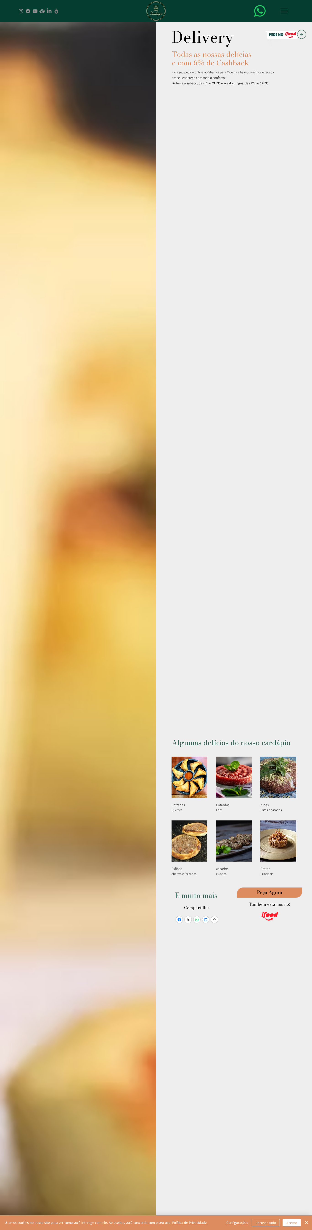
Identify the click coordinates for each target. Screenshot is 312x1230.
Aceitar (291, 1223)
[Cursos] (56, 11)
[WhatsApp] (197, 919)
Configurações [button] (237, 1222)
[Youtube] (35, 11)
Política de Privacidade (189, 1222)
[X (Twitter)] (188, 919)
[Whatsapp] (260, 11)
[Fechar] (306, 1222)
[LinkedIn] (49, 11)
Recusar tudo (266, 1223)
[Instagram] (21, 11)
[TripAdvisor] (42, 11)
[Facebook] (28, 11)
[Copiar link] (214, 919)
